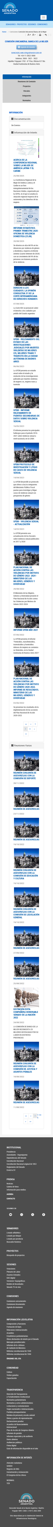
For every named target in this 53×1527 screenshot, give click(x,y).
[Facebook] (43, 1214)
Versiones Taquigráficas (16, 1281)
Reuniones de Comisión (27, 81)
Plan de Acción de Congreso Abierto (20, 1430)
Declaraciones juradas (15, 1421)
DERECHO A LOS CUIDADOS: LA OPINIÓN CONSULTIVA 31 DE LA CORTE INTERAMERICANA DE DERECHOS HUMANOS (25, 293)
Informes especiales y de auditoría (20, 1436)
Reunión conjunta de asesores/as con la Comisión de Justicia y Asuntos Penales (25, 1067)
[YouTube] (10, 1214)
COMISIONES (42, 24)
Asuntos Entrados (13, 1274)
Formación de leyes (14, 1326)
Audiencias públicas (14, 1442)
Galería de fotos (13, 1186)
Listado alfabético (13, 1232)
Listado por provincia (15, 1238)
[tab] (26, 119)
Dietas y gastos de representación (19, 1418)
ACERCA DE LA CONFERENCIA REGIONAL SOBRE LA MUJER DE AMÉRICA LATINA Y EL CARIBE (25, 165)
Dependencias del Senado (16, 1157)
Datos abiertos (12, 1439)
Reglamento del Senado (16, 1167)
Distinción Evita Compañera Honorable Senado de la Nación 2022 (25, 1013)
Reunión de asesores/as (26, 808)
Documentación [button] (22, 118)
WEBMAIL (10, 1480)
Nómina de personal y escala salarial (21, 1415)
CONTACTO (11, 1198)
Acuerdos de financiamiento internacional (17, 1425)
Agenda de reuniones (15, 1307)
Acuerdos (10, 1333)
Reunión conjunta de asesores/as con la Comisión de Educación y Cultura (25, 874)
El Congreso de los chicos (16, 1475)
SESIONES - (32, 24)
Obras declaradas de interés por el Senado (23, 1339)
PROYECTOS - (22, 24)
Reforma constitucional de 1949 (19, 1351)
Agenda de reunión (27, 47)
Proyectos (27, 86)
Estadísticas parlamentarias (17, 1336)
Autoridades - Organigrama (17, 1154)
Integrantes (26, 95)
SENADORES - (11, 24)
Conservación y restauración (17, 1472)
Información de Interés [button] (25, 132)
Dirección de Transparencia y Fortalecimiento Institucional (18, 1395)
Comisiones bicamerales (16, 1304)
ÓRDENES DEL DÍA (14, 1358)
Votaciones (11, 1268)
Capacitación (12, 1378)
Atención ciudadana (14, 1462)
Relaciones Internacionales (17, 1330)
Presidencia (11, 1151)
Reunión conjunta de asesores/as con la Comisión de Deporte (24, 775)
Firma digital (11, 1445)
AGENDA (10, 1194)
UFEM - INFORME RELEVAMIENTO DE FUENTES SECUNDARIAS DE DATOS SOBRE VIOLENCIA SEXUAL (26, 415)
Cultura (9, 1372)
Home (4, 31)
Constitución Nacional (15, 1161)
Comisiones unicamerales (16, 1301)
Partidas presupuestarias (16, 1412)
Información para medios (16, 1189)
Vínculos (26, 91)
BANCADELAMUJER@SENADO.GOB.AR (26, 52)
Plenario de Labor (13, 1271)
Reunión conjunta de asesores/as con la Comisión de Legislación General (26, 913)
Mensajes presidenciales (16, 1342)
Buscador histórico (14, 1241)
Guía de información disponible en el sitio (22, 1448)
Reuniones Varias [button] (23, 745)
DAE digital (11, 1278)
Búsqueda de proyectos (16, 1255)
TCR (8, 1483)
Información (26, 76)
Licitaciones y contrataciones (18, 1406)
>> (26, 733)
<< (26, 724)
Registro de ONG (13, 1469)
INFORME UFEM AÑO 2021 (25, 629)
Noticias (10, 1183)
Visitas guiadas (13, 1375)
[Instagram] (21, 1214)
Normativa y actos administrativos (20, 1403)
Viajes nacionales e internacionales (20, 1409)
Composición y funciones (16, 1323)
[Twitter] (32, 1214)
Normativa (27, 100)
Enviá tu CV (11, 1170)
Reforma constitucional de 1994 (19, 1354)
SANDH (9, 1466)
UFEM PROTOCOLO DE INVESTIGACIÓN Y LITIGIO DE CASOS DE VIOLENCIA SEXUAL (25, 468)
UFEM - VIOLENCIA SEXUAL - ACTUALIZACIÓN (26, 523)
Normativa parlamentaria (16, 1399)
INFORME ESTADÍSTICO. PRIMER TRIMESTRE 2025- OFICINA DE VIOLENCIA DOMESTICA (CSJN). (25, 232)
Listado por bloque (14, 1235)
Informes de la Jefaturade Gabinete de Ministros (16, 1346)
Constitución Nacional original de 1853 (21, 1164)
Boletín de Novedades (15, 1284)
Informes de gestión (14, 1433)
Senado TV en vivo (14, 1287)
